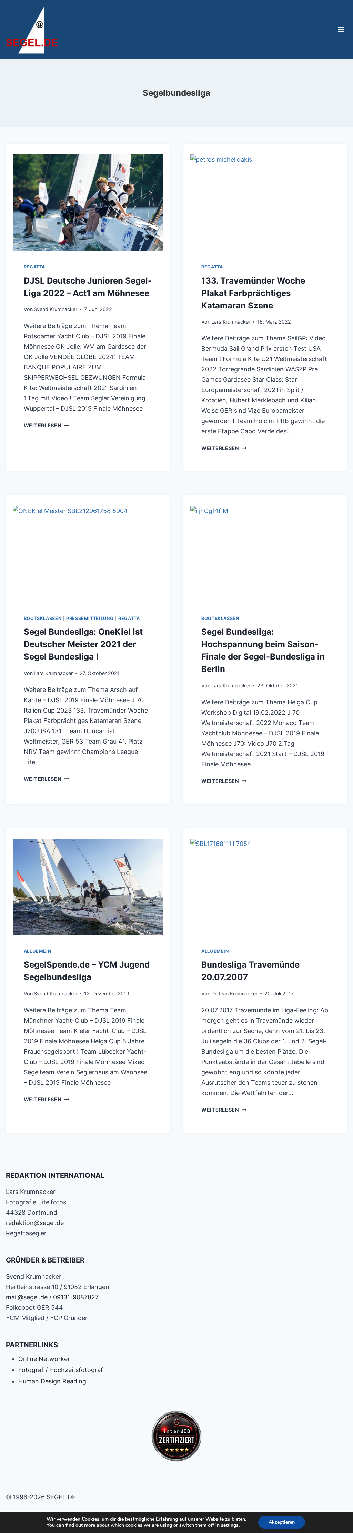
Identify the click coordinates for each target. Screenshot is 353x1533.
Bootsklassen (43, 618)
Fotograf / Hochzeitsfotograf (60, 1369)
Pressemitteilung (89, 618)
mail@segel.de (27, 1297)
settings (230, 1525)
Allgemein (37, 951)
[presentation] (88, 201)
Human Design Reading (52, 1381)
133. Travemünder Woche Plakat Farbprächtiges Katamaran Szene (253, 293)
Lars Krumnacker (230, 322)
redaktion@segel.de (35, 1222)
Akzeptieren (282, 1522)
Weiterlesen (46, 425)
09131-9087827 (76, 1297)
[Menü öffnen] (341, 29)
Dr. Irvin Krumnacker (234, 994)
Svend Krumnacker (55, 309)
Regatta (34, 266)
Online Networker (44, 1358)
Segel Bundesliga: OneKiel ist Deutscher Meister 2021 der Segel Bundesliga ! (83, 644)
